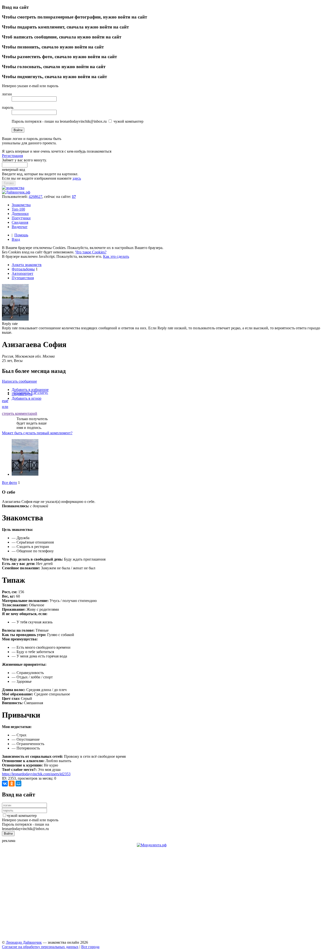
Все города (90, 947)
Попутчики (21, 218)
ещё (5, 401)
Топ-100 (18, 209)
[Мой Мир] (18, 783)
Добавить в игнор (26, 398)
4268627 (35, 196)
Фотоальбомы (23, 269)
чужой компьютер (22, 815)
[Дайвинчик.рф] (16, 192)
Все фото (9, 482)
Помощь (21, 235)
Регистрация (12, 156)
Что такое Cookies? (90, 252)
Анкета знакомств (27, 265)
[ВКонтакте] (5, 783)
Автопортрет (22, 273)
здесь (76, 178)
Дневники (20, 214)
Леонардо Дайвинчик (24, 942)
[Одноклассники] (12, 783)
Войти (18, 130)
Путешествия (23, 278)
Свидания (20, 222)
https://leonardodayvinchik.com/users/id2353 (36, 774)
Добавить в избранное (30, 390)
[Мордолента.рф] (151, 845)
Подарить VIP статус (31, 392)
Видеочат (19, 227)
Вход (16, 239)
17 (74, 196)
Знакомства (21, 205)
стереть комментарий (19, 413)
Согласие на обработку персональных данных (40, 947)
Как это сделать (116, 256)
